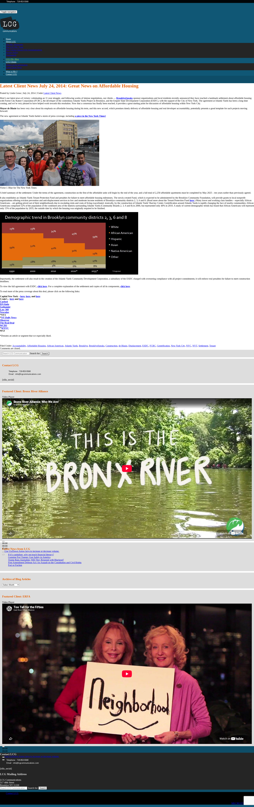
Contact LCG (11, 74)
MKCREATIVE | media (242, 803)
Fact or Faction (15, 565)
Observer (4, 320)
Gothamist (5, 307)
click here (42, 286)
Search (45, 353)
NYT (194, 345)
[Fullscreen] (3, 554)
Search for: (35, 353)
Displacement (134, 345)
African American (55, 345)
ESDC (145, 345)
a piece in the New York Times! (90, 116)
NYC (188, 345)
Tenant (212, 345)
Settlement (203, 345)
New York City (178, 345)
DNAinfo (4, 304)
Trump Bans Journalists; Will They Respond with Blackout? (36, 560)
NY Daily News (8, 317)
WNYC (5, 328)
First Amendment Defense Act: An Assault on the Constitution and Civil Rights (44, 562)
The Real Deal (7, 323)
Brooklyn (83, 345)
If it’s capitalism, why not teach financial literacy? (31, 554)
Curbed (4, 301)
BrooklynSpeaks (124, 98)
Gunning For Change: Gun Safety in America (29, 557)
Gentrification (163, 345)
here (192, 200)
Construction (111, 345)
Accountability (19, 345)
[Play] (3, 541)
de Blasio (123, 345)
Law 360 (4, 309)
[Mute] (3, 757)
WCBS (3, 325)
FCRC (153, 345)
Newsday (4, 312)
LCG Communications (12, 24)
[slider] (32, 551)
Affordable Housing (36, 345)
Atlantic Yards (71, 345)
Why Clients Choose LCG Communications (24, 50)
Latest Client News (52, 93)
